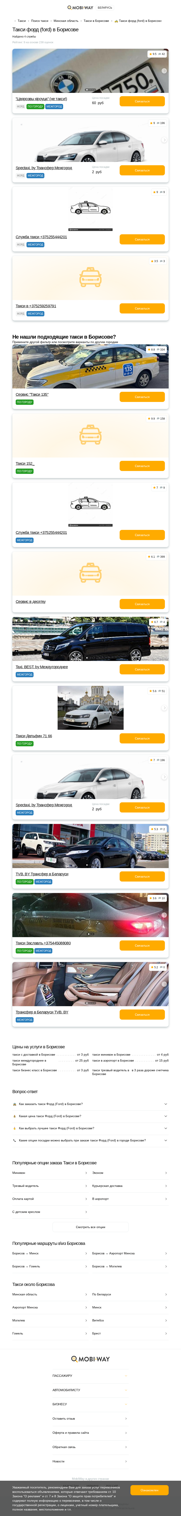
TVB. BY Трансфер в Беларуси (42, 874)
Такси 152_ (25, 463)
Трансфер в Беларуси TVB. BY (42, 1012)
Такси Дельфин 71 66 (34, 736)
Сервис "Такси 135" (32, 394)
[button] (87, 89)
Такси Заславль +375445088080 (43, 943)
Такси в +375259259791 (36, 306)
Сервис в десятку (30, 601)
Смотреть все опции (90, 1227)
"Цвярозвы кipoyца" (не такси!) (41, 99)
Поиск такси (39, 21)
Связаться (142, 101)
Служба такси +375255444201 (41, 237)
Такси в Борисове (96, 21)
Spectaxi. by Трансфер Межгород (44, 168)
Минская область (66, 21)
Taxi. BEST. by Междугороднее (42, 667)
